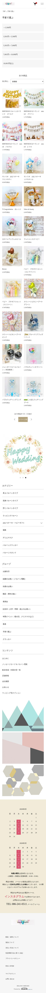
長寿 (4, 624)
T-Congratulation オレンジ (11, 209)
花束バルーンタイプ (10, 501)
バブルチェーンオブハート (33, 367)
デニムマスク (8, 538)
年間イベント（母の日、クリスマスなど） (19, 616)
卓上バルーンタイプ (10, 493)
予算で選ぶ (10, 11)
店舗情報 (5, 676)
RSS (7, 966)
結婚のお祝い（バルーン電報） (14, 579)
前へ (14, 419)
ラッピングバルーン (10, 516)
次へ (31, 419)
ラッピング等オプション (11, 693)
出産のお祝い (8, 586)
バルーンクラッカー (10, 545)
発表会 (5, 601)
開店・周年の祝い (9, 594)
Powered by (17, 989)
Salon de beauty (29, 209)
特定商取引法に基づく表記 (14, 953)
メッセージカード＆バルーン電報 (14, 664)
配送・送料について (12, 937)
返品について (10, 942)
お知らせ (5, 687)
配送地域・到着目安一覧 (11, 670)
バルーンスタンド (9, 553)
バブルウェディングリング (11, 400)
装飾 (4, 530)
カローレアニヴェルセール (11, 239)
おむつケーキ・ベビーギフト (14, 523)
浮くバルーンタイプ (10, 508)
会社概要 (5, 681)
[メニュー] (42, 4)
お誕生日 (6, 571)
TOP (4, 11)
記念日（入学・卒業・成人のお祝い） (17, 609)
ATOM (12, 966)
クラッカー (7, 639)
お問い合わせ (10, 979)
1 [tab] (20, 477)
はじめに (5, 658)
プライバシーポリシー (13, 958)
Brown (4, 269)
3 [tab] (25, 477)
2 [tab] (23, 477)
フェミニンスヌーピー (32, 239)
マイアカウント (11, 973)
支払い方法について (12, 948)
